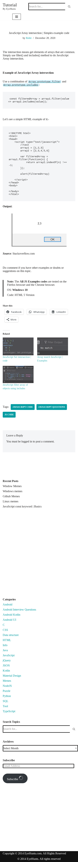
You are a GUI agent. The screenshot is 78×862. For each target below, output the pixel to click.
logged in (26, 441)
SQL (5, 701)
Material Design (12, 675)
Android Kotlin (11, 614)
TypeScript (9, 711)
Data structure (11, 635)
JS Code (9, 414)
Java (5, 650)
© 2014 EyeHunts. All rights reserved (39, 858)
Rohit (29, 37)
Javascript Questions (51, 407)
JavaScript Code (23, 407)
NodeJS (7, 685)
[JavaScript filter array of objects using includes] (18, 374)
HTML (7, 640)
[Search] (69, 6)
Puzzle (6, 690)
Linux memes (10, 501)
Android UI (9, 619)
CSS (5, 629)
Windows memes (12, 491)
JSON (6, 665)
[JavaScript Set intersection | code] (18, 346)
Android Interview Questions (19, 609)
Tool (5, 706)
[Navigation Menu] (16, 17)
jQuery (7, 660)
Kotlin (6, 670)
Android (7, 604)
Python (7, 696)
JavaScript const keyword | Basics (22, 506)
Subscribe (13, 779)
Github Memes (11, 496)
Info (5, 645)
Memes (7, 680)
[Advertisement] (39, 554)
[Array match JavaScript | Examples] (52, 346)
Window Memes (12, 486)
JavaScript (9, 655)
